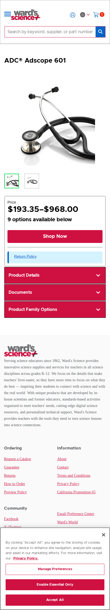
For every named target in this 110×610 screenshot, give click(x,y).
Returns (9, 476)
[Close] (103, 535)
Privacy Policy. (25, 558)
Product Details (24, 275)
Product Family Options (33, 309)
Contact (63, 467)
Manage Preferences (55, 569)
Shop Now (55, 236)
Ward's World (67, 522)
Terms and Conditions (73, 476)
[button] (72, 15)
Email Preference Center (75, 514)
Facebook (11, 519)
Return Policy (25, 256)
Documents (20, 292)
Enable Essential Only (55, 584)
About (61, 459)
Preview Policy (15, 492)
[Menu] (7, 15)
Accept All (55, 600)
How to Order (14, 484)
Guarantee (11, 467)
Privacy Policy (68, 484)
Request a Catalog (17, 459)
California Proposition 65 (76, 492)
